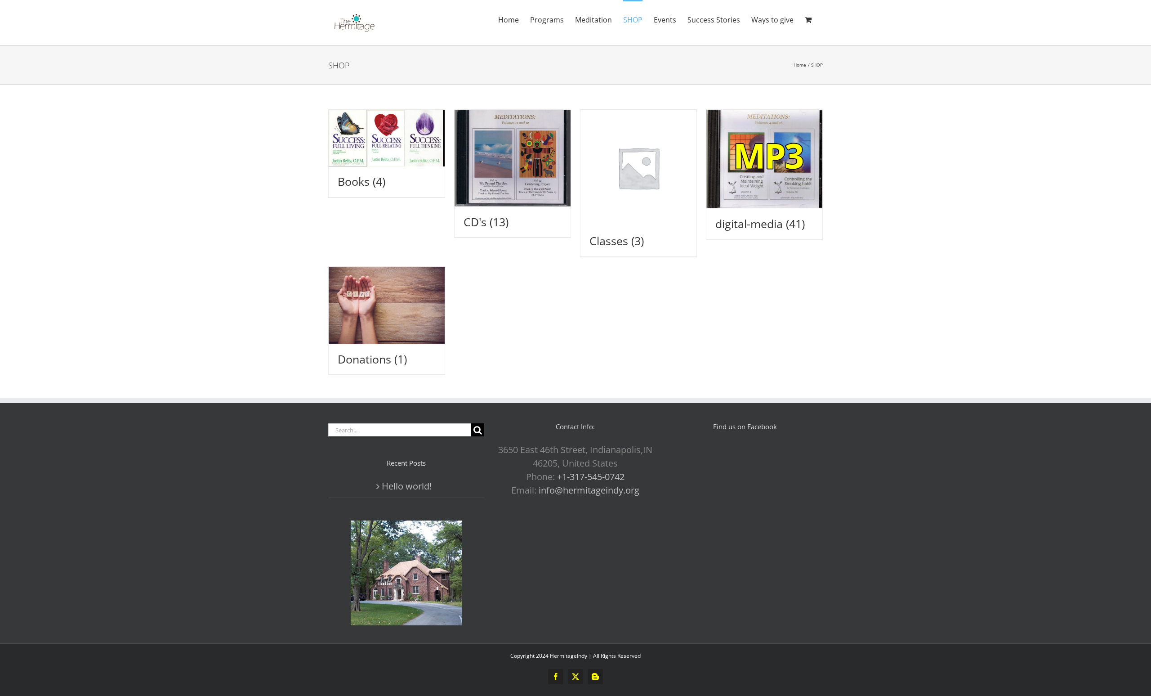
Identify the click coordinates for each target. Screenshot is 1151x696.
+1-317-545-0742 (591, 477)
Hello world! (407, 486)
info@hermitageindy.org (589, 490)
